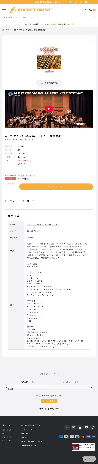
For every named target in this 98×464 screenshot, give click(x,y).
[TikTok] (91, 2)
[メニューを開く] (4, 10)
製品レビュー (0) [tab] (27, 382)
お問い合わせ (7, 437)
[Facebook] (70, 2)
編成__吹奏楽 (9, 17)
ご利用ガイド (7, 430)
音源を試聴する (51, 83)
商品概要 (14, 216)
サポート (6, 425)
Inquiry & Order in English (31, 441)
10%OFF (10, 178)
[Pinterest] (23, 201)
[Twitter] (76, 2)
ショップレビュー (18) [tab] (71, 382)
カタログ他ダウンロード (29, 445)
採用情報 (24, 433)
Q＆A (4, 433)
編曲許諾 (24, 437)
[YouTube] (86, 2)
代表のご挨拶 (7, 440)
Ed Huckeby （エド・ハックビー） (43, 224)
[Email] (33, 201)
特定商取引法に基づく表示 (30, 425)
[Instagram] (81, 2)
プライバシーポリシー (28, 429)
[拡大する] (90, 40)
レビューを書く (49, 401)
